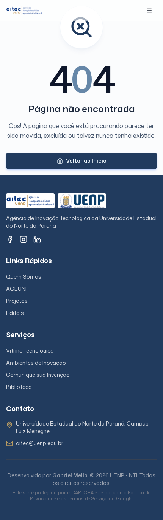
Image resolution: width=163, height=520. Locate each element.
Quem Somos (23, 276)
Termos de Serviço (87, 498)
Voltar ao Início (86, 160)
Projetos (17, 300)
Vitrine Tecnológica (30, 350)
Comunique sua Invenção (38, 374)
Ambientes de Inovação (36, 362)
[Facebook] (10, 239)
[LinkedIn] (37, 239)
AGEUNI (16, 288)
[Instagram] (23, 239)
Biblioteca (19, 386)
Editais (15, 312)
